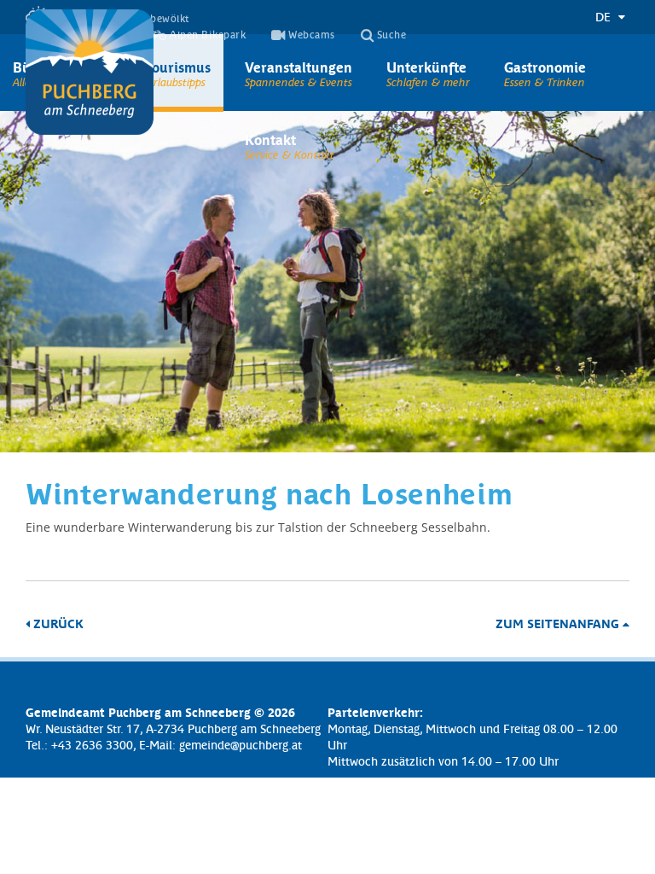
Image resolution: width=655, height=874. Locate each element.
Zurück (57, 623)
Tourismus (178, 66)
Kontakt (270, 139)
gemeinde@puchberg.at (240, 744)
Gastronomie (545, 66)
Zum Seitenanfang (559, 623)
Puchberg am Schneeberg (90, 73)
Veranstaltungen (298, 66)
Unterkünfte (426, 66)
